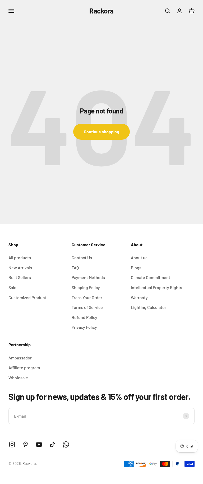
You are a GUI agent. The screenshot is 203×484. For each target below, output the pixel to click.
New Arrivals (20, 267)
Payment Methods (88, 277)
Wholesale (18, 377)
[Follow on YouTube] (39, 444)
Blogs (136, 267)
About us (139, 257)
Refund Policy (84, 317)
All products (19, 257)
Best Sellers (19, 277)
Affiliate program (24, 367)
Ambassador (20, 357)
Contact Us (82, 257)
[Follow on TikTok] (52, 444)
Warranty (139, 297)
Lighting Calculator (148, 307)
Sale (12, 287)
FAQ (75, 267)
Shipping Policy (86, 287)
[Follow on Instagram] (12, 444)
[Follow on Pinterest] (25, 444)
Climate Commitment (150, 277)
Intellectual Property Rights (156, 287)
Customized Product (27, 297)
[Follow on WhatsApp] (66, 444)
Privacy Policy (84, 327)
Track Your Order (87, 297)
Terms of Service (87, 307)
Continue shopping (101, 131)
